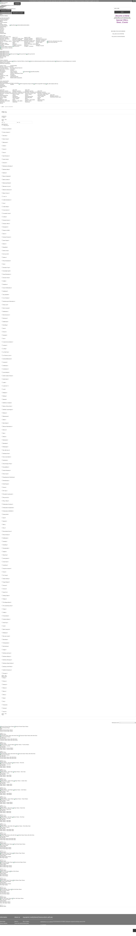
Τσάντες (1, 74)
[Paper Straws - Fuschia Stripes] (14, 744)
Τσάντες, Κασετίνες (4, 60)
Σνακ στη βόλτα (13, 71)
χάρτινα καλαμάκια (4, 82)
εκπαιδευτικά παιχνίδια (5, 18)
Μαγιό (14, 42)
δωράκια (12, 84)
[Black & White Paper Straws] (13, 862)
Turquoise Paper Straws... (5, 736)
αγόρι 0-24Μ (2, 35)
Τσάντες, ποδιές (3, 97)
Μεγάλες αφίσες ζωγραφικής (16, 77)
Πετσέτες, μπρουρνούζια (5, 66)
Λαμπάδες (37, 71)
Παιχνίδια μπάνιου (4, 67)
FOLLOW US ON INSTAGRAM (118, 36)
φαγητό (11, 66)
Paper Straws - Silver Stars (5, 775)
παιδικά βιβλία (26, 25)
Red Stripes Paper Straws (5, 881)
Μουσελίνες (2, 70)
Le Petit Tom (54, 42)
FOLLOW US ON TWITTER (118, 33)
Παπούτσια (2, 102)
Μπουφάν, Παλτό (3, 43)
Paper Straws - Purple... (5, 800)
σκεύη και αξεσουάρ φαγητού (6, 61)
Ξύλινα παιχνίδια (3, 22)
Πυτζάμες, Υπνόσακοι (4, 44)
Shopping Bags (13, 65)
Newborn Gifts (3, 56)
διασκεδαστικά (3, 26)
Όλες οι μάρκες (26, 921)
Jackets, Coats (16, 41)
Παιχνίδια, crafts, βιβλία (5, 100)
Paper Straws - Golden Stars (6, 784)
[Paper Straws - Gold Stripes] (13, 789)
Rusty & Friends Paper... (5, 727)
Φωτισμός (12, 74)
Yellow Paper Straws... (5, 836)
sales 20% (2, 89)
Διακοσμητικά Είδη (14, 76)
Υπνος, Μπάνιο (3, 96)
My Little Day (55, 83)
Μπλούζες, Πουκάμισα (4, 38)
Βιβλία (1, 21)
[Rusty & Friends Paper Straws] (14, 726)
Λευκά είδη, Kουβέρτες (5, 69)
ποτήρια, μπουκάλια (14, 83)
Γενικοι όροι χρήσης (18, 923)
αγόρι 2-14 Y (15, 37)
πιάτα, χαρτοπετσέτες (4, 81)
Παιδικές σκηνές (3, 24)
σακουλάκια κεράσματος (5, 83)
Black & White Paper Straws (6, 865)
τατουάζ (1, 31)
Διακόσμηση (15, 96)
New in (1, 42)
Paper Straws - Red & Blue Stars (7, 829)
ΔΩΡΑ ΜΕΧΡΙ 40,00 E (4, 53)
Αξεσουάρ (2, 45)
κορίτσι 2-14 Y (39, 38)
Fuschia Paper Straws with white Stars (8, 757)
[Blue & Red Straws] (9, 871)
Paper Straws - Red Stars (5, 818)
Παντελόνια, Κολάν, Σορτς (5, 36)
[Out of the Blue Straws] (11, 889)
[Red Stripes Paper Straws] (12, 880)
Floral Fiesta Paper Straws (5, 847)
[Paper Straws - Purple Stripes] (14, 798)
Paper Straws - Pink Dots (5, 764)
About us (16, 921)
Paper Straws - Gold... (4, 791)
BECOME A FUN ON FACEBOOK (118, 31)
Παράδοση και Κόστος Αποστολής (7, 929)
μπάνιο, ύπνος (3, 65)
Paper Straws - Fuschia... (5, 745)
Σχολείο (1, 73)
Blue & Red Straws (4, 872)
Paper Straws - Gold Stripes (6, 793)
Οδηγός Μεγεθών (3, 923)
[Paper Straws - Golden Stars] (13, 780)
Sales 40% (27, 89)
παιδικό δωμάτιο (13, 72)
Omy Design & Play (29, 83)
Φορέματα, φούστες (28, 39)
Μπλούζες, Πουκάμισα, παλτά (6, 93)
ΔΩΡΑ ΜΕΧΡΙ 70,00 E (4, 55)
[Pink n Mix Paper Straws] (12, 898)
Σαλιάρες (12, 70)
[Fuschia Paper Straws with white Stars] (17, 753)
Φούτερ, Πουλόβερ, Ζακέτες (6, 41)
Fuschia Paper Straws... (5, 755)
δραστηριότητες (3, 86)
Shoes (18, 46)
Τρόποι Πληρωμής (4, 932)
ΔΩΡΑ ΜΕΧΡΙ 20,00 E (4, 51)
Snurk (28, 71)
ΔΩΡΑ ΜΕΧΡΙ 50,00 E (4, 54)
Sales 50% (40, 91)
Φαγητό (1, 76)
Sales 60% (52, 94)
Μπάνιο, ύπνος (28, 100)
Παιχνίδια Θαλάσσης (4, 19)
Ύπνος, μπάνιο (16, 98)
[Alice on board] (3, 2)
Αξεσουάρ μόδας (3, 99)
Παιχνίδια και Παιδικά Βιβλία (29, 930)
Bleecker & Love (26, 929)
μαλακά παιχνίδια (3, 20)
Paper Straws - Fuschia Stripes (6, 748)
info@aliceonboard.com (45, 927)
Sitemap (2, 934)
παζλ (1, 23)
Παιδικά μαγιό (3, 40)
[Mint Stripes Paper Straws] (12, 853)
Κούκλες (2, 27)
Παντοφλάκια (3, 71)
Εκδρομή (2, 32)
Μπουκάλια (12, 69)
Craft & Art (2, 29)
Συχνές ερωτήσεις (3, 925)
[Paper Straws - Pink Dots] (12, 762)
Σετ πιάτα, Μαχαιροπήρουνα (16, 67)
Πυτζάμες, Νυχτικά (40, 45)
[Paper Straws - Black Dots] (12, 808)
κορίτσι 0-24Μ (27, 37)
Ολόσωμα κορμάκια (4, 37)
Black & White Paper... (4, 863)
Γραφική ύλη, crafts (4, 75)
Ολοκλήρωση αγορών (5, 10)
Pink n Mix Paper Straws (5, 899)
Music (14, 25)
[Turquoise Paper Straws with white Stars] (18, 735)
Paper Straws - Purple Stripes (6, 802)
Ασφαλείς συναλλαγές (4, 927)
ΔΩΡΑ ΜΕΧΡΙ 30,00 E (4, 52)
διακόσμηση (2, 85)
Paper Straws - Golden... (5, 782)
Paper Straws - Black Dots (5, 809)
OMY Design (43, 83)
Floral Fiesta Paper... (4, 845)
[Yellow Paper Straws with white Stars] (17, 835)
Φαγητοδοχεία (26, 925)
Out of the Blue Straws (4, 890)
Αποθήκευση (13, 75)
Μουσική (2, 30)
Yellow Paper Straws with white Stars (8, 838)
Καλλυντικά (2, 77)
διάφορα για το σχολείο (5, 62)
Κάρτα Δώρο (2, 921)
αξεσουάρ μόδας (58, 41)
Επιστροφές (2, 930)
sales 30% (15, 89)
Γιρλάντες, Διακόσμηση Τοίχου (16, 73)
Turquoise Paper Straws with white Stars (8, 739)
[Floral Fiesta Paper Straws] (12, 844)
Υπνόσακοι (2, 72)
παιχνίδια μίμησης (4, 25)
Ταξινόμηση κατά (115, 722)
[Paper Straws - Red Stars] (12, 817)
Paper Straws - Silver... (5, 773)
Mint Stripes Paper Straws (5, 854)
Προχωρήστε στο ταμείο (18, 12)
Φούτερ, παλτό (39, 42)
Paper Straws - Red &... (5, 827)
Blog (15, 925)
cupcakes (2, 84)
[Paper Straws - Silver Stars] (13, 771)
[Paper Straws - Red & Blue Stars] (15, 826)
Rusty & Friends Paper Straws (6, 730)
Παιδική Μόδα (26, 923)
